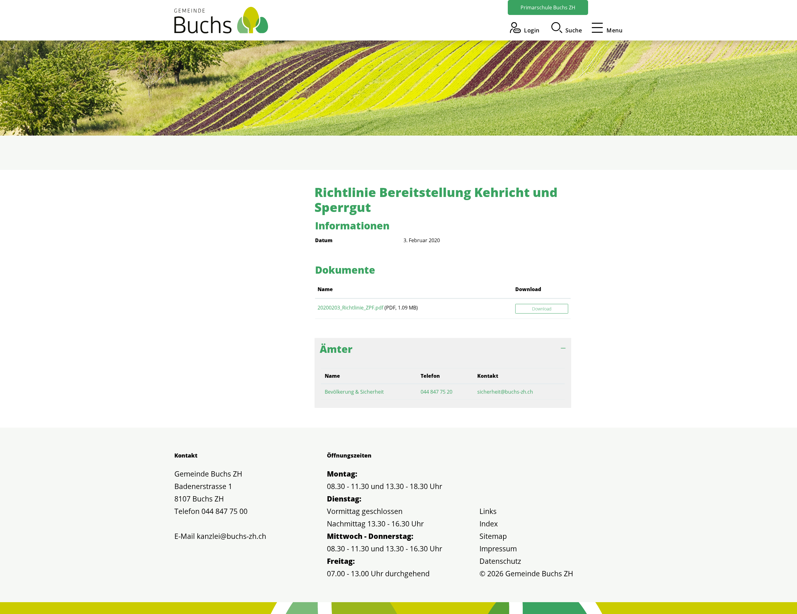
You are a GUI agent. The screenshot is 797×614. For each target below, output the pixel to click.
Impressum (498, 549)
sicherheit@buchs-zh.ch (505, 391)
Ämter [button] (336, 349)
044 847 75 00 (224, 511)
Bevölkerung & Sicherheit (354, 391)
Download (528, 289)
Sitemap (493, 536)
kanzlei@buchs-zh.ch (231, 536)
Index (488, 524)
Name (325, 289)
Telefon (430, 375)
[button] (566, 27)
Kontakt (487, 375)
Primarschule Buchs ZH (548, 7)
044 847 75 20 (436, 391)
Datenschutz (500, 561)
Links (488, 511)
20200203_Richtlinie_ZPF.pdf (350, 307)
